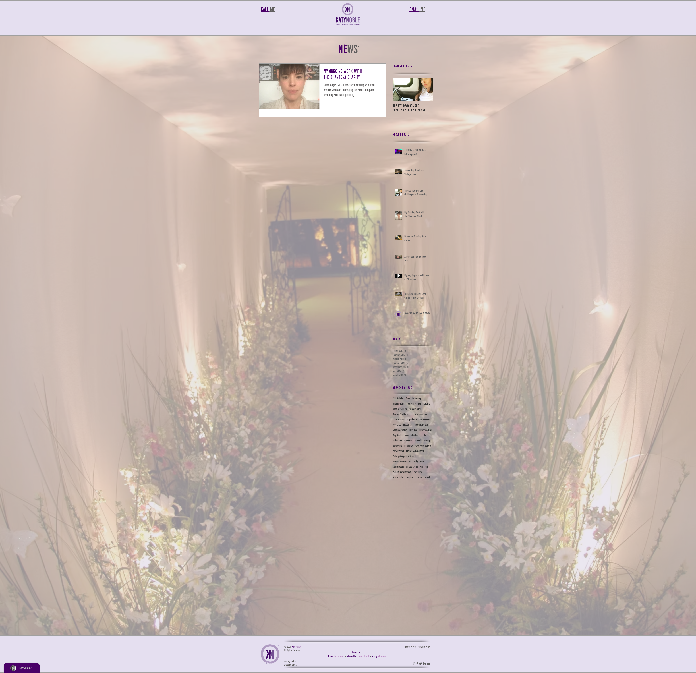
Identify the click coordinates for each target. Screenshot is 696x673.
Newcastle (408, 445)
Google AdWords (400, 430)
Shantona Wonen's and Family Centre (408, 461)
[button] (414, 663)
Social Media (398, 466)
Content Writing (416, 409)
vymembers (410, 477)
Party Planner (398, 451)
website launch (424, 477)
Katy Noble (397, 435)
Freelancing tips (421, 424)
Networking (397, 445)
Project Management (415, 451)
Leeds (423, 435)
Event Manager (399, 419)
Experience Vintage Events (418, 419)
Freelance (397, 424)
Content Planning (400, 409)
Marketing (408, 440)
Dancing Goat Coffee (401, 414)
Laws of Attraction (411, 435)
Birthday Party (398, 403)
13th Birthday (398, 398)
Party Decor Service (423, 445)
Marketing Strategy (423, 440)
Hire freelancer (425, 430)
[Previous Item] (398, 89)
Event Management (420, 414)
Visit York (424, 466)
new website (398, 477)
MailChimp (397, 440)
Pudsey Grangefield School (404, 456)
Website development (402, 472)
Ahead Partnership (413, 398)
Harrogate (413, 430)
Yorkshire (418, 472)
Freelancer (407, 424)
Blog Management (414, 403)
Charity (427, 403)
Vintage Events (412, 466)
